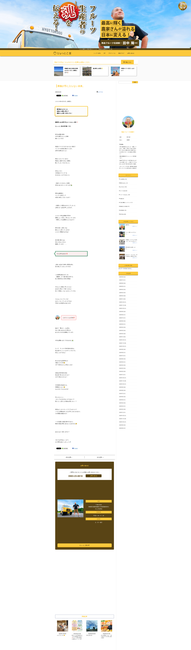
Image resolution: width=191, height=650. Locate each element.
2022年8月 (121, 428)
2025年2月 (121, 333)
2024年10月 (121, 346)
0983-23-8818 (75, 475)
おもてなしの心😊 (61, 635)
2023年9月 (121, 387)
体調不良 (127, 224)
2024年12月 (121, 339)
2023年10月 (121, 384)
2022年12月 (121, 415)
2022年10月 (121, 421)
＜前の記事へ (68, 457)
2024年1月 (121, 374)
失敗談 (121, 198)
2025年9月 (121, 311)
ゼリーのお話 (122, 190)
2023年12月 (121, 377)
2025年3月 (121, 330)
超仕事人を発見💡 (98, 68)
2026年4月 (121, 289)
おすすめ (100, 92)
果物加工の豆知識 (123, 206)
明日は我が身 (89, 635)
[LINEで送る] (65, 95)
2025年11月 (121, 305)
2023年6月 (121, 396)
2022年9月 (121, 425)
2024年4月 (121, 365)
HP (104, 53)
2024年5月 (121, 362)
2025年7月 (121, 317)
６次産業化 (122, 179)
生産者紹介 (122, 210)
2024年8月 (121, 352)
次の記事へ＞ (100, 457)
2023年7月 (121, 393)
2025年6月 (121, 321)
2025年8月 (121, 314)
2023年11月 (121, 380)
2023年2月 (121, 409)
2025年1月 (121, 336)
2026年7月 (121, 280)
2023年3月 (121, 406)
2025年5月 (121, 324)
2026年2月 (121, 295)
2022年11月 (121, 418)
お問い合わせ (130, 53)
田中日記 (122, 214)
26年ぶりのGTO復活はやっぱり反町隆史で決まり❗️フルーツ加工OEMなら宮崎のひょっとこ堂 (77, 637)
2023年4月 (121, 402)
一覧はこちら (128, 62)
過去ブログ (121, 53)
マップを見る (98, 509)
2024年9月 (121, 349)
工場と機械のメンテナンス (125, 202)
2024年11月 (121, 343)
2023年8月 (121, 390)
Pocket (76, 95)
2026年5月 (121, 286)
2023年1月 (121, 412)
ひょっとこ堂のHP (85, 545)
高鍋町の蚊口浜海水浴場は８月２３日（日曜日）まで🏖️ (71, 70)
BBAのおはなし (123, 183)
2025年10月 (121, 308)
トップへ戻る (97, 53)
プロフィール (111, 53)
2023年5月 (121, 399)
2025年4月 (121, 327)
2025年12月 (121, 302)
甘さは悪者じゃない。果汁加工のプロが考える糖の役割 (106, 636)
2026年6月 (121, 283)
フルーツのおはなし (124, 194)
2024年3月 (121, 368)
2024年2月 (121, 371)
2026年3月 (121, 292)
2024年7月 (121, 355)
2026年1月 (121, 299)
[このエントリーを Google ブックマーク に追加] (73, 95)
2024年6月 (121, 358)
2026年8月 (121, 276)
